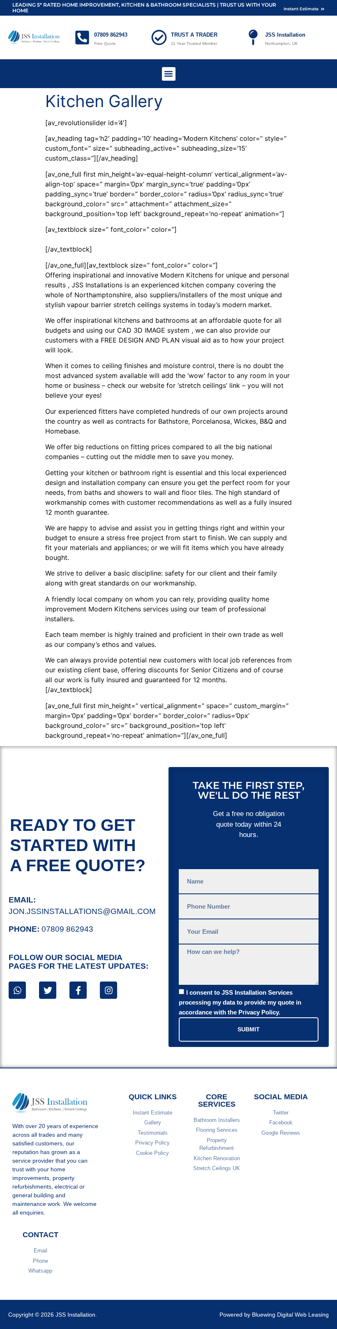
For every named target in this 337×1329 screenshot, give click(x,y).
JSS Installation (285, 35)
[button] (168, 74)
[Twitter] (47, 990)
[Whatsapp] (17, 990)
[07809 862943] (82, 37)
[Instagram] (108, 990)
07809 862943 (110, 35)
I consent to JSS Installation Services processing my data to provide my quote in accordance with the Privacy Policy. (240, 1002)
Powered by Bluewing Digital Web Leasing (274, 1314)
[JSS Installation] (253, 37)
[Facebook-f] (78, 990)
